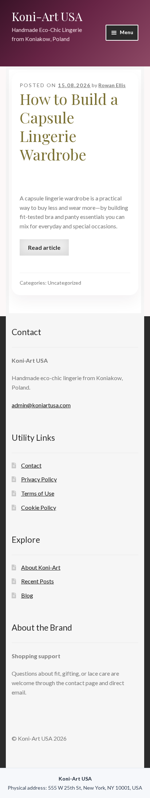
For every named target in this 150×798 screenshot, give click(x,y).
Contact (31, 465)
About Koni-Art (40, 567)
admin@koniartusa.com (41, 405)
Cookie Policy (38, 507)
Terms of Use (37, 493)
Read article (44, 247)
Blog (27, 595)
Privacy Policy (39, 479)
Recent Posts (37, 581)
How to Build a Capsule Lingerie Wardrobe (69, 126)
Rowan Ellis (112, 85)
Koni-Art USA (47, 16)
